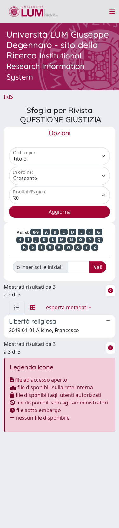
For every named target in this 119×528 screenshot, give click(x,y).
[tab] (17, 307)
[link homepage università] (33, 11)
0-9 (36, 232)
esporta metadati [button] (67, 307)
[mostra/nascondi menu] (112, 11)
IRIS (8, 96)
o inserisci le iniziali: (40, 267)
